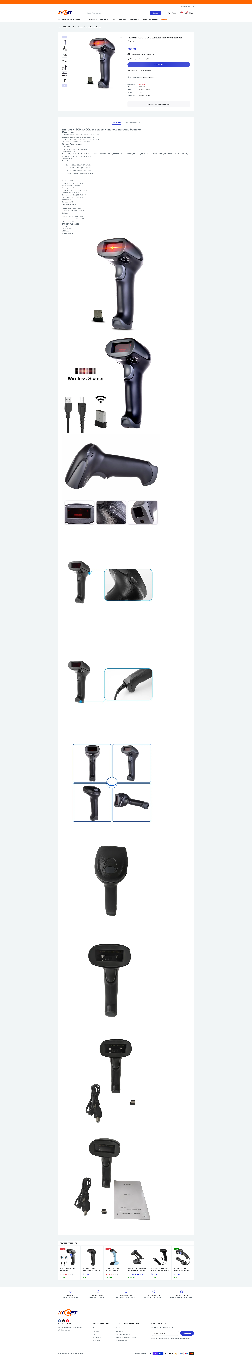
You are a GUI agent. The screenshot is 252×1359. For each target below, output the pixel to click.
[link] (76, 1251)
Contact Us (119, 1331)
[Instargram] (63, 1320)
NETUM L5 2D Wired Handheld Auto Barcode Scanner (182, 1269)
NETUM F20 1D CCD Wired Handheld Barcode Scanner (160, 1269)
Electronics (92, 20)
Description (116, 122)
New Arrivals (123, 20)
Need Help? (165, 20)
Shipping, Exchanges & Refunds (126, 1337)
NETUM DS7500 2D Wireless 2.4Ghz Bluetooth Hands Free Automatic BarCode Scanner (115, 1269)
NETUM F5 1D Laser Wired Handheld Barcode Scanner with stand (137, 1269)
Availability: (131, 84)
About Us (119, 1328)
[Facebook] (59, 1320)
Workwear (103, 20)
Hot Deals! (134, 20)
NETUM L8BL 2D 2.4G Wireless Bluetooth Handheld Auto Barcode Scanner (68, 1269)
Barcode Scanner (144, 95)
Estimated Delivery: (136, 77)
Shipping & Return (133, 122)
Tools (113, 20)
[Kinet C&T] (65, 13)
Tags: (129, 98)
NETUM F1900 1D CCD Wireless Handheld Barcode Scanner (154, 39)
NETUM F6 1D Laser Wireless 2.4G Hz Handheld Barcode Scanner (92, 1269)
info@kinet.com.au (64, 1330)
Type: (129, 90)
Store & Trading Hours (123, 1334)
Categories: (131, 95)
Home (60, 27)
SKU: (129, 87)
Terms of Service (121, 1340)
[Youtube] (67, 1320)
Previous (64, 37)
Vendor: (129, 92)
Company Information (149, 20)
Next (64, 85)
